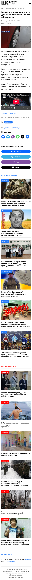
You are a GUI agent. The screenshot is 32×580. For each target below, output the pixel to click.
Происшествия (6, 211)
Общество (8, 122)
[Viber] (13, 136)
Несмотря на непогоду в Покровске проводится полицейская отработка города (14, 483)
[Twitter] (22, 136)
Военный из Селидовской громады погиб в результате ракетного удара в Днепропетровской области (13, 294)
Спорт (4, 332)
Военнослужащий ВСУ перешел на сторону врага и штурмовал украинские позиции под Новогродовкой (16, 203)
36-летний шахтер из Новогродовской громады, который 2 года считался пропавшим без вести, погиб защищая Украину (13, 233)
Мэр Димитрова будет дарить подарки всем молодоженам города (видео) (13, 394)
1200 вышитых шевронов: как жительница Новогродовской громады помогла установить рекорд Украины (13, 264)
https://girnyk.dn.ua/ (16, 575)
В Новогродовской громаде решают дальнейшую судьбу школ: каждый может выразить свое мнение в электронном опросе (14, 324)
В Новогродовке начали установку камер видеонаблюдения (15, 513)
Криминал (5, 180)
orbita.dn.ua (25, 117)
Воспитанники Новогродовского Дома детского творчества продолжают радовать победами (15, 542)
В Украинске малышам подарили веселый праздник (15, 454)
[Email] (27, 136)
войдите (27, 559)
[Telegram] (8, 136)
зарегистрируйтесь (12, 561)
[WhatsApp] (18, 136)
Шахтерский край (8, 113)
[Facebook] (3, 136)
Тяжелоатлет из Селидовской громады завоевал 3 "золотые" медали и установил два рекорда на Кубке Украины (15, 354)
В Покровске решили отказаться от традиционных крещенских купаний (15, 425)
